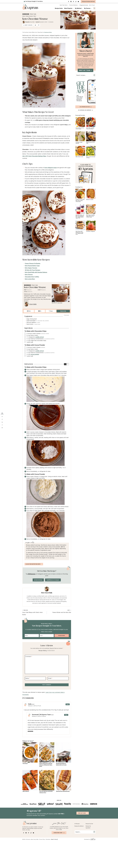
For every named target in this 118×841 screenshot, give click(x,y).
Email (50, 678)
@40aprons (31, 574)
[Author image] (23, 22)
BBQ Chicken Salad (79, 156)
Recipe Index (59, 8)
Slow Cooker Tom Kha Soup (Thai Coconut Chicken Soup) (90, 216)
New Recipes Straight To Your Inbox (34, 1)
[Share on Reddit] (2, 424)
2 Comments (50, 21)
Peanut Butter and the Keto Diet (61, 611)
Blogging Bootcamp (84, 5)
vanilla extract (39, 337)
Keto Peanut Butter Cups (32, 265)
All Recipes (77, 823)
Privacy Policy (42, 839)
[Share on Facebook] (2, 419)
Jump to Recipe (28, 25)
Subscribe (61, 635)
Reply (67, 704)
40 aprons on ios (85, 106)
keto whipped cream (50, 167)
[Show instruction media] (65, 364)
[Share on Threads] (2, 427)
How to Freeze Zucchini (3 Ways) (90, 157)
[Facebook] (68, 1)
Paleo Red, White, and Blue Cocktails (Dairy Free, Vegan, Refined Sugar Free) (80, 216)
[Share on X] (2, 422)
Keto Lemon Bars (30, 279)
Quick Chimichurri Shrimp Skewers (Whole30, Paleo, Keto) (45, 765)
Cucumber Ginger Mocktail (79, 143)
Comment (28, 656)
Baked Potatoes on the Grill (90, 143)
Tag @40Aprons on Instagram (53, 579)
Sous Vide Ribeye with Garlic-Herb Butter (32, 612)
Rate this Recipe (38, 579)
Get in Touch (92, 5)
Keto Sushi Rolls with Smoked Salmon (36, 272)
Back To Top (53, 839)
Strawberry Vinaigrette (90, 231)
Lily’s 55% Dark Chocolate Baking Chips (34, 156)
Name (27, 678)
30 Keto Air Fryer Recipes (32, 270)
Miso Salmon (26, 791)
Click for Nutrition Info (33, 564)
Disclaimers (48, 839)
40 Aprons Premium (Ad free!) (88, 1)
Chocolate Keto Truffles (32, 276)
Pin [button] (40, 311)
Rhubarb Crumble (89, 199)
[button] (38, 25)
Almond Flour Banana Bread (62, 791)
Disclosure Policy (48, 32)
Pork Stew (25, 763)
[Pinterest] (73, 1)
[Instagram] (71, 1)
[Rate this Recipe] (35, 25)
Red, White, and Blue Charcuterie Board (90, 128)
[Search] (94, 75)
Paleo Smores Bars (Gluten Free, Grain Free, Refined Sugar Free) (79, 233)
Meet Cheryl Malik (35, 839)
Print (29, 311)
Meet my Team (84, 70)
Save (51, 311)
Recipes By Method (78, 826)
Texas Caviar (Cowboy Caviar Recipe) (80, 128)
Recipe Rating (43, 650)
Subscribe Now (58, 832)
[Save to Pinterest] (2, 416)
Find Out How (82, 813)
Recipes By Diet (89, 823)
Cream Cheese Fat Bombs (32, 263)
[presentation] (30, 752)
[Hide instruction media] (67, 364)
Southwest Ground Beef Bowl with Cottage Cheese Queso (80, 200)
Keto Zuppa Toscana (31, 268)
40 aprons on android (84, 110)
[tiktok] (76, 1)
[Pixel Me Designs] (93, 839)
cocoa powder (34, 354)
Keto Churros (29, 274)
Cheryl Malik (32, 21)
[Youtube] (78, 1)
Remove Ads (63, 311)
